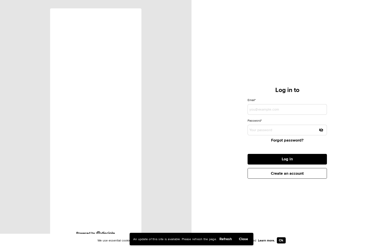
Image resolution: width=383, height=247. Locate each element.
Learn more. (266, 240)
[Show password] (321, 130)
